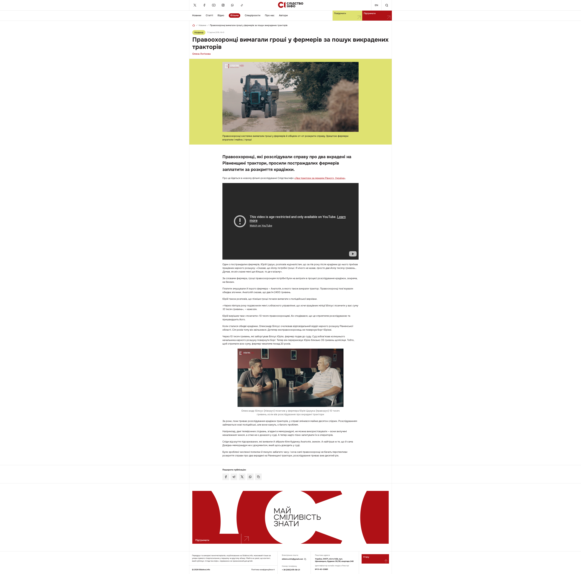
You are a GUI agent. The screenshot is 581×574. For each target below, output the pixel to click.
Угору (366, 557)
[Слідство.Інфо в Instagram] (223, 5)
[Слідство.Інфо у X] (195, 5)
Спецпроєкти (252, 15)
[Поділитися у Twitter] (242, 476)
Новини (196, 15)
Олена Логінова (201, 53)
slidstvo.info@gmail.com (292, 559)
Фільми (234, 15)
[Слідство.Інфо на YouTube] (213, 5)
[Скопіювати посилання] (258, 476)
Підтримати (370, 13)
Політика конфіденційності (263, 570)
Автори (283, 15)
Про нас (269, 15)
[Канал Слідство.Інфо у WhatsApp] (232, 5)
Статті (209, 15)
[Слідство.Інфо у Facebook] (204, 5)
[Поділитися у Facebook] (225, 476)
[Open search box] (386, 5)
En (376, 5)
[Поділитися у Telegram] (234, 476)
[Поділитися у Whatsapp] (250, 476)
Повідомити (340, 13)
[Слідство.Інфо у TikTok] (241, 5)
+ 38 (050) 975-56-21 (291, 570)
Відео (221, 15)
